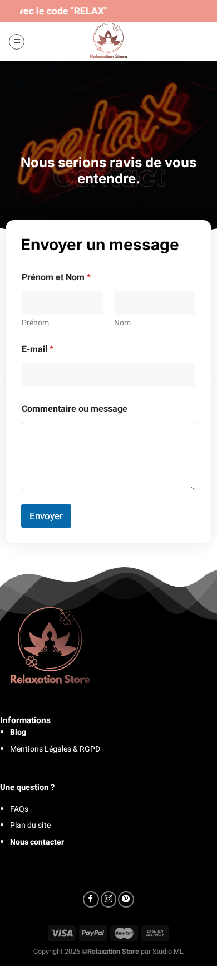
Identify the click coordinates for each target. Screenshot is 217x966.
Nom (122, 323)
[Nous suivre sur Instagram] (109, 899)
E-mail (37, 349)
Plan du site (30, 825)
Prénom (35, 323)
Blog (18, 732)
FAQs (19, 809)
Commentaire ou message (74, 409)
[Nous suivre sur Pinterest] (126, 899)
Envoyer (46, 516)
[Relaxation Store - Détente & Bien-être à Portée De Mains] (108, 41)
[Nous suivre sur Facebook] (91, 899)
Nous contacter (37, 842)
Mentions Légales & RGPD (55, 749)
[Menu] (16, 42)
